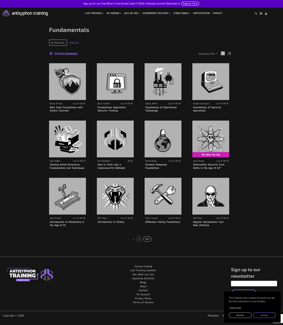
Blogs (143, 282)
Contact (217, 13)
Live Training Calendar (143, 270)
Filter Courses (66, 53)
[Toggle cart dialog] (261, 14)
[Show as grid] (223, 53)
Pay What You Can (143, 274)
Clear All (74, 42)
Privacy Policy (143, 298)
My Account (143, 294)
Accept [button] (264, 315)
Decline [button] (240, 315)
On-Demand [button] (112, 13)
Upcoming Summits (143, 278)
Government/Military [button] (155, 13)
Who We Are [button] (131, 13)
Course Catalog (143, 266)
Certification (201, 13)
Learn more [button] (235, 307)
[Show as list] (229, 53)
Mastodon (213, 315)
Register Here (190, 3)
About (143, 286)
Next (147, 239)
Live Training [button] (93, 13)
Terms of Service (143, 302)
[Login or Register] (266, 14)
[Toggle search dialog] (256, 14)
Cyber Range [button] (180, 13)
